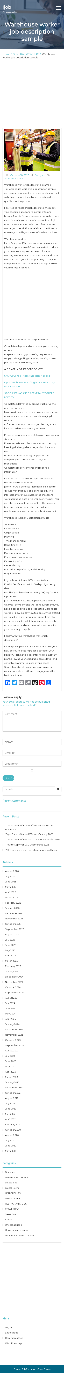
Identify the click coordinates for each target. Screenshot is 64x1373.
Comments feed (14, 1338)
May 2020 (10, 1151)
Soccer (9, 1219)
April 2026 (10, 892)
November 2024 (14, 982)
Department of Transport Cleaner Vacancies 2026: (33, 839)
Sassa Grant (11, 1214)
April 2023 (10, 1071)
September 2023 (14, 1045)
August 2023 (12, 1050)
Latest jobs (11, 1182)
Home (6, 54)
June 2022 (10, 1108)
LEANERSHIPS (13, 1193)
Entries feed (11, 1332)
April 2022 (10, 1119)
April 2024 (10, 1019)
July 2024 (10, 1003)
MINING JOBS (12, 1198)
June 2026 (10, 881)
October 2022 (12, 1092)
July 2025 (10, 939)
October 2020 (13, 1129)
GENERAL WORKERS (26, 54)
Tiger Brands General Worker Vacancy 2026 (29, 834)
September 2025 (14, 929)
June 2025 (10, 945)
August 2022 (11, 1098)
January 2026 (12, 908)
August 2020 (12, 1135)
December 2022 (14, 1087)
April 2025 (10, 955)
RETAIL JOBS (12, 1209)
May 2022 (10, 1114)
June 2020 (10, 1145)
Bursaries (10, 1172)
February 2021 (12, 1124)
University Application (17, 1230)
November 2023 (14, 1034)
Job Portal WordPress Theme (36, 1369)
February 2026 (13, 902)
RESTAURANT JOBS (16, 1203)
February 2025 (13, 966)
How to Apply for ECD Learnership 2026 (27, 844)
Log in (8, 1327)
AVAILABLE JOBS (13, 178)
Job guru (40, 175)
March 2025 (11, 960)
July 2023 (10, 1055)
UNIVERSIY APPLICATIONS (19, 1235)
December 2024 (14, 976)
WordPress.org (13, 1343)
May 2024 (10, 1013)
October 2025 (12, 923)
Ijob (10, 8)
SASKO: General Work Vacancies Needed (27, 375)
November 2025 (14, 918)
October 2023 (13, 1040)
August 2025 (11, 934)
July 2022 (10, 1103)
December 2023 (14, 1029)
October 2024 (13, 987)
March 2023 (11, 1077)
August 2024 (12, 997)
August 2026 (12, 871)
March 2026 (11, 897)
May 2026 (10, 887)
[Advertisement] (32, 94)
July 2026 (10, 876)
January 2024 (12, 1024)
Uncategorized (13, 1224)
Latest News (12, 1187)
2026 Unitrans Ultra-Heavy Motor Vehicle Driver (31, 850)
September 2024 (14, 992)
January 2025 (12, 971)
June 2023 (10, 1061)
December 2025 (14, 913)
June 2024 (10, 1008)
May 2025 (10, 950)
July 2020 (10, 1140)
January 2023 (12, 1082)
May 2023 (10, 1066)
